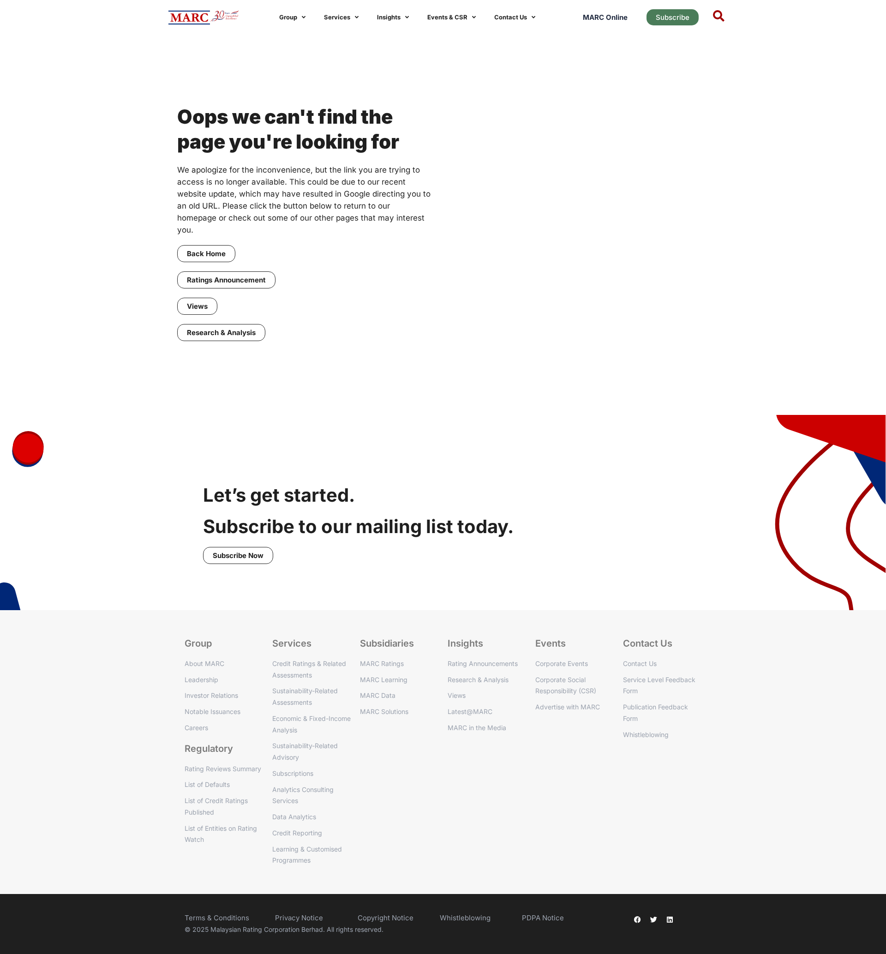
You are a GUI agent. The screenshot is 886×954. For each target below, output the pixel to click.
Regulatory (209, 748)
